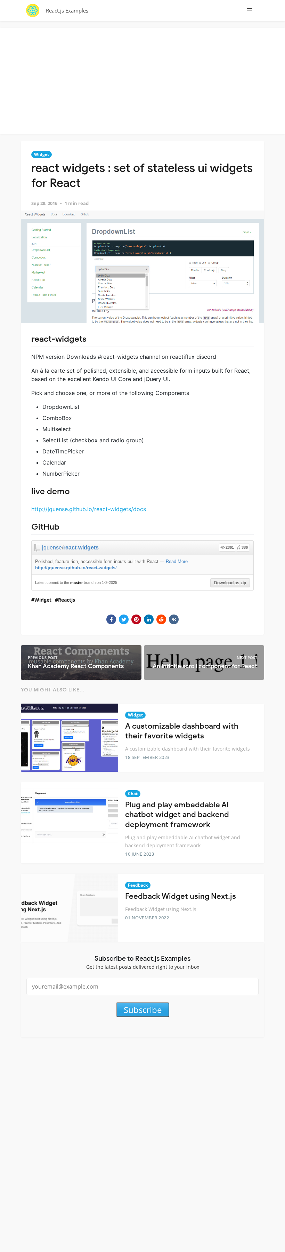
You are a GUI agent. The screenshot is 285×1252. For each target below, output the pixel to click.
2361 (230, 547)
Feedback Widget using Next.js (180, 896)
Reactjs (66, 599)
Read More (177, 561)
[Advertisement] (144, 80)
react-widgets (81, 547)
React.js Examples (67, 10)
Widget (41, 154)
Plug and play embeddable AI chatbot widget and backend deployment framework (177, 814)
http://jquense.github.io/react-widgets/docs (88, 509)
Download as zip (230, 582)
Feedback (138, 885)
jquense (52, 547)
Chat (133, 794)
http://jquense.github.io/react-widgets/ (76, 567)
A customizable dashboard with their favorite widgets (181, 731)
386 (245, 547)
